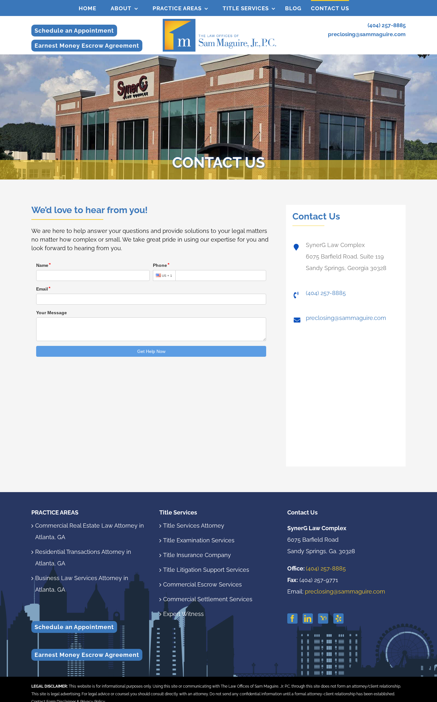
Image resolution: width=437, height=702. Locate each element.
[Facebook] (292, 618)
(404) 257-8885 (387, 25)
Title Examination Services (198, 540)
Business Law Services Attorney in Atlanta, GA (81, 584)
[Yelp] (338, 618)
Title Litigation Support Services (206, 569)
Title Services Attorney (193, 525)
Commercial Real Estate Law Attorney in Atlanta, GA (89, 531)
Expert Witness (183, 613)
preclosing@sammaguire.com (367, 34)
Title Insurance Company (197, 555)
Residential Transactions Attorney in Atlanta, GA (83, 557)
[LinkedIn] (308, 618)
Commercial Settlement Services (207, 599)
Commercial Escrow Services (202, 584)
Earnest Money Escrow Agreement (87, 45)
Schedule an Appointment (74, 30)
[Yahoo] (323, 618)
